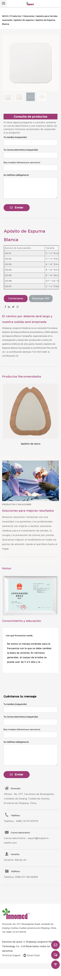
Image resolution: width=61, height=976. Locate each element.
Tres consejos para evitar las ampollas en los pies (20, 635)
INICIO (5, 16)
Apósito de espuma (24, 20)
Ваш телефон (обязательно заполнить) (22, 162)
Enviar (19, 207)
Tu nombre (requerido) (15, 137)
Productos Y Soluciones (22, 16)
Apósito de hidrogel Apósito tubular (30, 443)
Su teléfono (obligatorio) (16, 175)
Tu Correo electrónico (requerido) (21, 150)
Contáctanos (15, 298)
